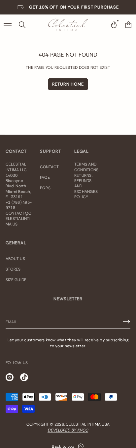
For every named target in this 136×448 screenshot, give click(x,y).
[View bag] (128, 24)
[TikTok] (24, 377)
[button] (22, 24)
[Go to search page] (22, 24)
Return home (68, 84)
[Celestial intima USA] (68, 24)
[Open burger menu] (8, 24)
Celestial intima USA (88, 424)
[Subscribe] (126, 322)
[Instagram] (9, 377)
